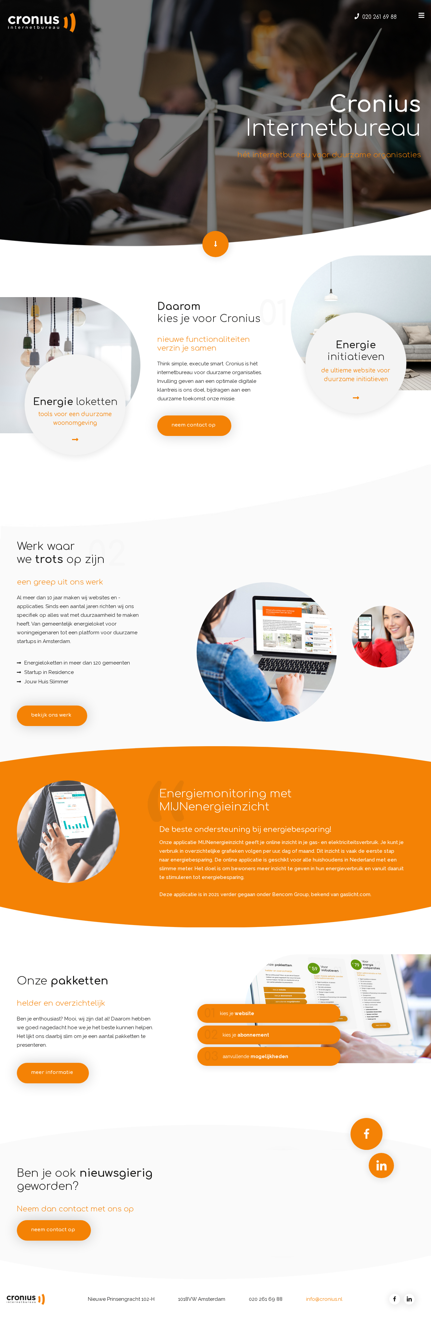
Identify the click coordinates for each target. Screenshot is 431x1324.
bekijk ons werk (51, 715)
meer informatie (52, 1072)
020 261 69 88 (379, 17)
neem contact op (193, 425)
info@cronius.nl (324, 1299)
